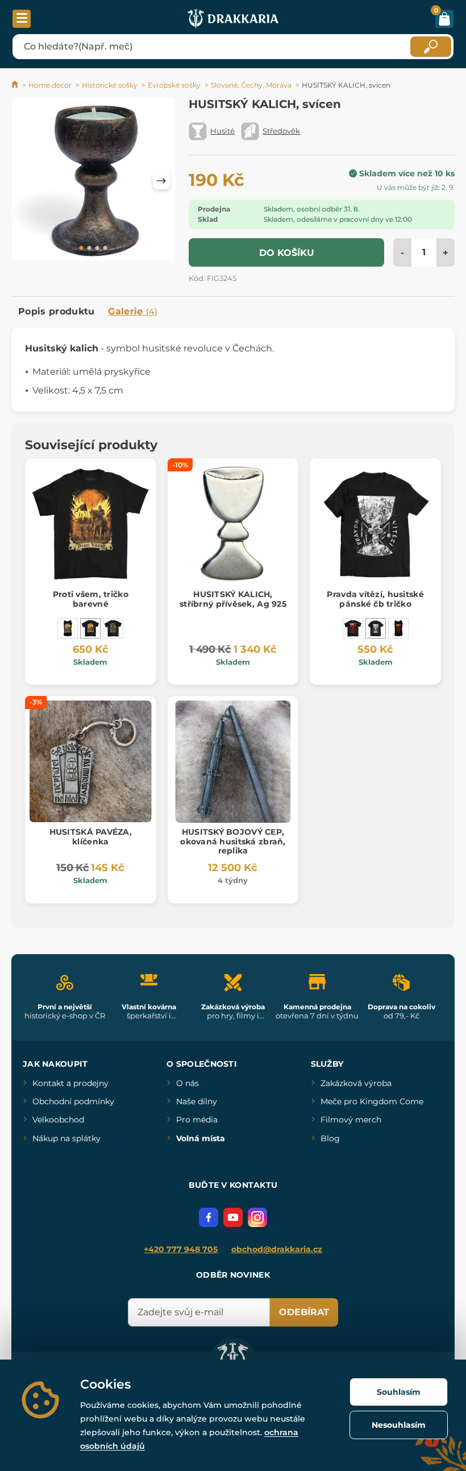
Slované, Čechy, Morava (251, 85)
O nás (187, 1083)
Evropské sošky (174, 85)
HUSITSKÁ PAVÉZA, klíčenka (90, 837)
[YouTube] (233, 1217)
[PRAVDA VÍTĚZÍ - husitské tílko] (398, 628)
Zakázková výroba (356, 1083)
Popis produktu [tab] (56, 311)
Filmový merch (351, 1119)
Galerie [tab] (132, 311)
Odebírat (304, 1312)
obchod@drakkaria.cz (276, 1249)
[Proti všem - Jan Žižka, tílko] (67, 628)
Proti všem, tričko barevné (90, 599)
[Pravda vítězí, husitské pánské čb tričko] (375, 628)
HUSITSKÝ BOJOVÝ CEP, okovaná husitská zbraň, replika (232, 841)
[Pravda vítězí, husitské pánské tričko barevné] (353, 628)
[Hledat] (430, 46)
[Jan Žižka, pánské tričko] (113, 628)
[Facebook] (208, 1217)
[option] (93, 180)
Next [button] (161, 180)
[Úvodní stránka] (15, 85)
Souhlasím (399, 1392)
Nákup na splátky (66, 1138)
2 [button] (89, 248)
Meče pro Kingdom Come (372, 1101)
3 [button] (97, 248)
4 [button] (105, 248)
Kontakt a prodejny (70, 1083)
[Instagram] (257, 1217)
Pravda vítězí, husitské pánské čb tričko (375, 599)
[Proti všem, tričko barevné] (90, 628)
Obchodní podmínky (73, 1101)
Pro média (197, 1119)
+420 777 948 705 (181, 1249)
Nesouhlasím (399, 1425)
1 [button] (81, 248)
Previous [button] (25, 180)
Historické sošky (110, 85)
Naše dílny (196, 1101)
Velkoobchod (58, 1119)
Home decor (50, 85)
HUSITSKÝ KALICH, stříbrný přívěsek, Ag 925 (233, 599)
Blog (330, 1138)
